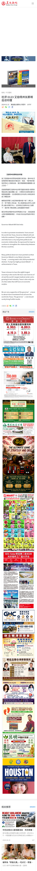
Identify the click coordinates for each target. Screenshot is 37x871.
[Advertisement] (18, 26)
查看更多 (31, 312)
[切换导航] (32, 3)
